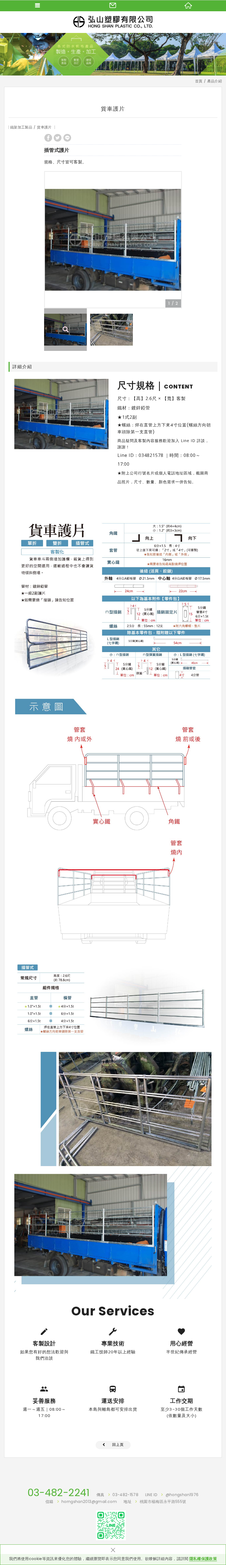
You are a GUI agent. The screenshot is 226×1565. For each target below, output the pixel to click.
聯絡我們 (112, 5)
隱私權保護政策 (203, 1558)
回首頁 (188, 5)
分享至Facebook (48, 138)
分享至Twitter (57, 138)
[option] (113, 240)
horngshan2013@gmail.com (89, 1501)
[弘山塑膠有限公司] (113, 22)
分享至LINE (67, 138)
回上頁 (118, 1444)
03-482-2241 (59, 1493)
